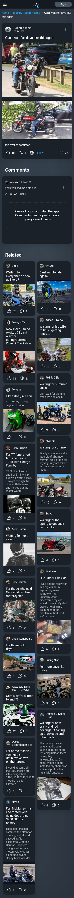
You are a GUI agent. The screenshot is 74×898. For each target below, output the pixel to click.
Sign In (65, 4)
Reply (23, 194)
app (56, 211)
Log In (29, 211)
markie (14, 182)
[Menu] (65, 29)
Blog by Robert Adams (26, 12)
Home (5, 12)
